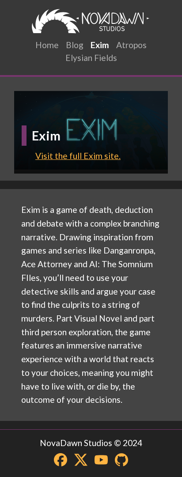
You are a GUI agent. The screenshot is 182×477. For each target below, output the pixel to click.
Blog (74, 45)
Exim (100, 45)
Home (47, 45)
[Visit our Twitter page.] (80, 459)
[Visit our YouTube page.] (101, 459)
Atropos (131, 45)
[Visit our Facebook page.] (60, 459)
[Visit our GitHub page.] (121, 459)
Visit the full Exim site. (78, 156)
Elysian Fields (91, 58)
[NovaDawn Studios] (91, 21)
